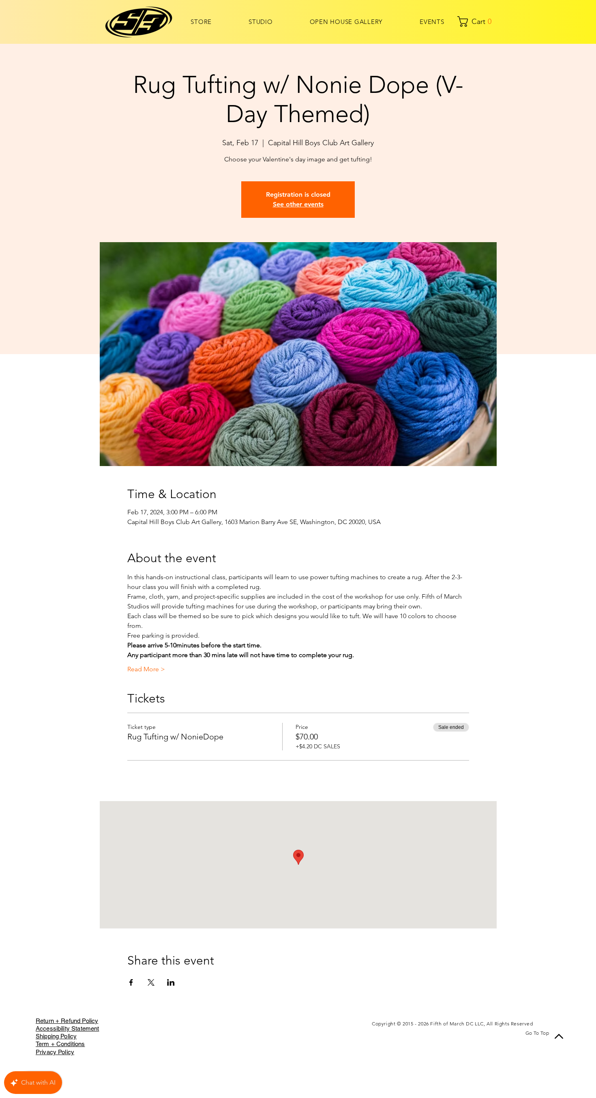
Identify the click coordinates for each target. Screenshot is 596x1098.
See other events (298, 204)
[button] (463, 21)
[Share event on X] (151, 982)
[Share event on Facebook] (131, 982)
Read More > (146, 669)
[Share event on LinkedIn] (171, 982)
